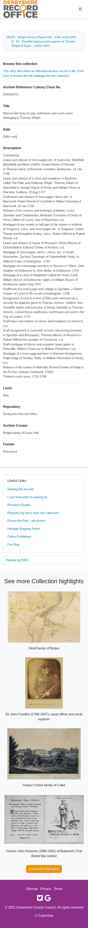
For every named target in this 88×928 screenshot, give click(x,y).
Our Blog (13, 544)
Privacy (45, 889)
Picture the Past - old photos (26, 520)
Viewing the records (20, 489)
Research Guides (19, 505)
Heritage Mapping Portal (23, 528)
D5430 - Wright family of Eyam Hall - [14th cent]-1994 (41, 37)
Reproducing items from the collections (33, 513)
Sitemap (32, 889)
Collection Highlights (44, 869)
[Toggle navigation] (80, 9)
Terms (58, 889)
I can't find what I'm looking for (27, 497)
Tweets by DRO (17, 560)
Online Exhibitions (19, 536)
